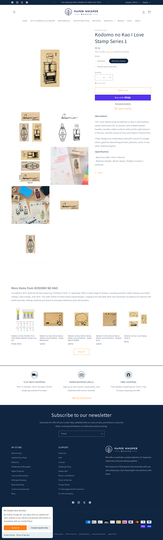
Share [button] (100, 172)
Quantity (98, 72)
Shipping (109, 52)
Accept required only (39, 528)
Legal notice (112, 534)
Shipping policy (84, 534)
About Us (62, 453)
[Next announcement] (108, 2)
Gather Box (63, 471)
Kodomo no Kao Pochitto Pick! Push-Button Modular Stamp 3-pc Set (24, 338)
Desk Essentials (17, 485)
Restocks (15, 462)
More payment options (123, 104)
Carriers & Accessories (20, 489)
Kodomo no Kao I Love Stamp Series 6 (135, 337)
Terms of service (71, 534)
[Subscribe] (101, 434)
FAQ (60, 457)
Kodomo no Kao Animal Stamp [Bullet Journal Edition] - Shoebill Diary (108, 338)
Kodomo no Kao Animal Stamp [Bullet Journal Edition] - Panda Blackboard (52, 338)
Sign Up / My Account (81, 397)
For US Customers (65, 493)
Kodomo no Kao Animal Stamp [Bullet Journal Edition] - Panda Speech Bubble (80, 338)
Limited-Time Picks (19, 457)
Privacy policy (58, 534)
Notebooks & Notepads (21, 467)
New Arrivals (16, 453)
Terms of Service (23, 535)
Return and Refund (66, 475)
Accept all (15, 528)
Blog (13, 493)
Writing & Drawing (18, 480)
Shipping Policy (64, 467)
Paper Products (17, 471)
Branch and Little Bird (108, 67)
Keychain (103, 61)
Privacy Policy (9, 535)
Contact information (99, 534)
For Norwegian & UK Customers (71, 489)
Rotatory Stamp (119, 61)
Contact (61, 462)
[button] (14, 12)
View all (81, 351)
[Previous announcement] (54, 2)
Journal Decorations (19, 475)
